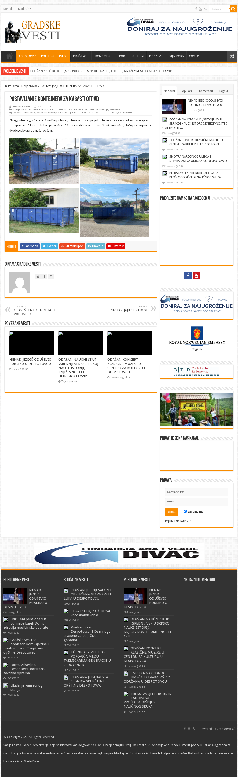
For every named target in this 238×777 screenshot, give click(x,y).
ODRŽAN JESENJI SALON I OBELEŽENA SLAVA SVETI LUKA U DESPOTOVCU (87, 594)
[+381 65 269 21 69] (205, 9)
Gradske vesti (226, 729)
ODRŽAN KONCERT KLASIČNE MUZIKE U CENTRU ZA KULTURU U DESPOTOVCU (126, 365)
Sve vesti (115, 109)
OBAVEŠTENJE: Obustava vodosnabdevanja (90, 613)
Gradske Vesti (21, 106)
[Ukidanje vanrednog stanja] (5, 685)
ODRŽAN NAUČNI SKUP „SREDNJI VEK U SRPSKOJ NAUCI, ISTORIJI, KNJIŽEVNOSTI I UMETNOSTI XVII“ (101, 71)
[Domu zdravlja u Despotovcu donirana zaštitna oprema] (5, 665)
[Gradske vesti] (34, 30)
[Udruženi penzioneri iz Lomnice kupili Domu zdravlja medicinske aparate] (5, 619)
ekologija (34, 109)
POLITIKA (47, 56)
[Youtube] (200, 9)
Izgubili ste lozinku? (178, 521)
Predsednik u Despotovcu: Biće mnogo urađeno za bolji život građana (87, 633)
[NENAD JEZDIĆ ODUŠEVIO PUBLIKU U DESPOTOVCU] (15, 596)
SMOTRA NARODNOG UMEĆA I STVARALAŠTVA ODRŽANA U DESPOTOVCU (147, 677)
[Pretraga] (233, 8)
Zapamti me (195, 511)
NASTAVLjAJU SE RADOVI (128, 308)
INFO (62, 56)
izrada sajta (28, 769)
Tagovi (223, 91)
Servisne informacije (96, 109)
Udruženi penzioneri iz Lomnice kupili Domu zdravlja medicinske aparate (25, 623)
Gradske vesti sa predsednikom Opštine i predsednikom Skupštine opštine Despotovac (26, 646)
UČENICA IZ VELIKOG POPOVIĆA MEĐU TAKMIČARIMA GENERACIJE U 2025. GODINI (87, 658)
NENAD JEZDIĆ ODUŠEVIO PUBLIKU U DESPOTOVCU (30, 361)
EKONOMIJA (102, 56)
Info (43, 109)
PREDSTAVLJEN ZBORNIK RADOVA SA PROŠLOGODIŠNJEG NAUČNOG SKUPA (147, 700)
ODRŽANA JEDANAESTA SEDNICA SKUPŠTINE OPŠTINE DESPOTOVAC (86, 681)
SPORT (122, 56)
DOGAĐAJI (156, 56)
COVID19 (195, 56)
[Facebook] (196, 9)
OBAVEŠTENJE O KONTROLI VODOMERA (34, 310)
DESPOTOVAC (27, 56)
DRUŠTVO (79, 56)
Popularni (187, 91)
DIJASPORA (176, 56)
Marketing (24, 8)
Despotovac (29, 86)
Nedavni (169, 91)
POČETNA (9, 55)
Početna (13, 86)
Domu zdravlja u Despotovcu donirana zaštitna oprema (24, 669)
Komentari (206, 91)
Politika (78, 109)
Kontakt (8, 8)
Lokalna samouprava (60, 109)
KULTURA (138, 56)
